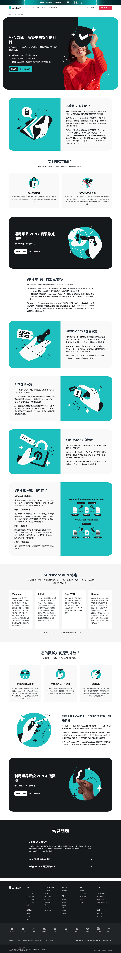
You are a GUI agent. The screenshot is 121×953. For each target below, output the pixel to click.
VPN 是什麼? (47, 891)
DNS (98, 891)
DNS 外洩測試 (100, 899)
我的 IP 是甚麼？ (101, 893)
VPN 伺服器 (47, 899)
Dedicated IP (47, 902)
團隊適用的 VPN (53, 7)
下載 (38, 7)
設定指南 (99, 916)
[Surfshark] (15, 8)
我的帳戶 (93, 7)
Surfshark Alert (30, 896)
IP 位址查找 (100, 896)
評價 (45, 905)
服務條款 (110, 950)
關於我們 (64, 899)
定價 (33, 7)
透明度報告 (64, 910)
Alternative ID (29, 893)
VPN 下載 (46, 907)
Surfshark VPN (30, 891)
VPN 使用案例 (47, 896)
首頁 (10, 15)
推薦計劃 (82, 902)
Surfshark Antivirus (31, 899)
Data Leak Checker (102, 905)
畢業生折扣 (82, 899)
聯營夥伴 (82, 891)
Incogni (28, 913)
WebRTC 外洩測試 (102, 902)
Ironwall (28, 916)
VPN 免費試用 (47, 910)
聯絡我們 (64, 913)
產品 (25, 7)
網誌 (63, 907)
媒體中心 (64, 902)
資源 (43, 7)
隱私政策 (104, 950)
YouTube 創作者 (84, 893)
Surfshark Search (30, 902)
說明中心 (99, 913)
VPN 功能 (46, 893)
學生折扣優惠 (83, 896)
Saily (27, 919)
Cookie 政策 (96, 950)
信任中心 (64, 905)
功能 (15, 15)
